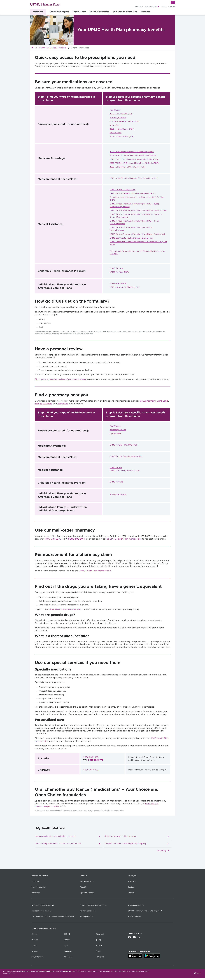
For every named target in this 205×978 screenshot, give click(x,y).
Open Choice (115, 133)
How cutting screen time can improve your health (58, 844)
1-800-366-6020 (90, 770)
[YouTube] (134, 938)
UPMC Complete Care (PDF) (126, 456)
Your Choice (115, 110)
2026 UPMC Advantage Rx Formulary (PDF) (133, 155)
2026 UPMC (119, 152)
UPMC (116, 268)
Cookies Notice (67, 971)
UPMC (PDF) (119, 272)
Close (198, 973)
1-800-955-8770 (95, 760)
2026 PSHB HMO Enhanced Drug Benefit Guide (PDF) (134, 163)
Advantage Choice (118, 118)
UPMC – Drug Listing (122, 190)
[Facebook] (129, 938)
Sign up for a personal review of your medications (60, 379)
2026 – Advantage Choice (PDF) (124, 121)
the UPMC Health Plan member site (124, 539)
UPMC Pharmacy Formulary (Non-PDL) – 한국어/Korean (138, 210)
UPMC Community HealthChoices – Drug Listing (131, 238)
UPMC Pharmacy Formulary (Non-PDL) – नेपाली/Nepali (137, 234)
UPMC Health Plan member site (95, 571)
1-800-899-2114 (76, 539)
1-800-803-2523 (90, 757)
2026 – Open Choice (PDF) (122, 137)
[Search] (173, 2)
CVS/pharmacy (147, 401)
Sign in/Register (151, 6)
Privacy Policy (26, 971)
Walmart (47, 404)
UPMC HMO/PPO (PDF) (124, 445)
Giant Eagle (162, 401)
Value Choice (116, 125)
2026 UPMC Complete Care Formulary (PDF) (133, 178)
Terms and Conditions (45, 971)
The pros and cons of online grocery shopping (125, 844)
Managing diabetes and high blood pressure (56, 836)
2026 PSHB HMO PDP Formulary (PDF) (127, 167)
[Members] (32, 48)
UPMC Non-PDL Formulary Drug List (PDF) (132, 193)
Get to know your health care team (120, 836)
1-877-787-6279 (53, 539)
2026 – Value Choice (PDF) (122, 129)
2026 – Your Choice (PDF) (121, 114)
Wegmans (62, 404)
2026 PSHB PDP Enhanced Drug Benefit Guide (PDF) (134, 159)
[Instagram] (139, 938)
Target (38, 404)
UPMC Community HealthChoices (125, 470)
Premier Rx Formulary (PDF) (141, 152)
